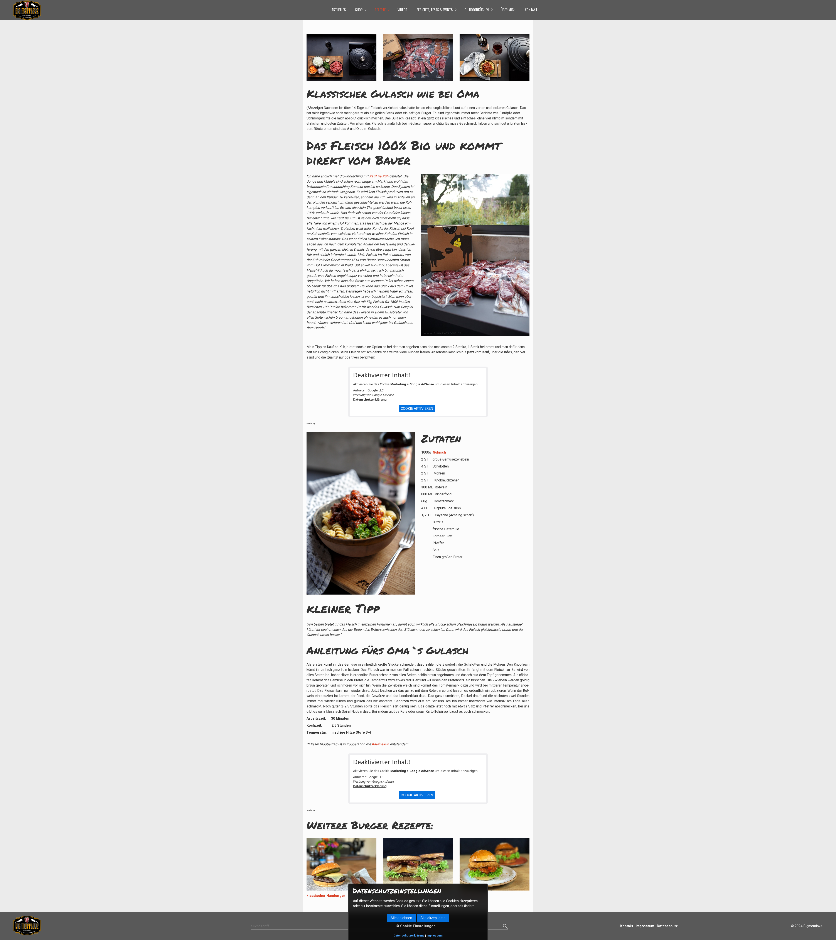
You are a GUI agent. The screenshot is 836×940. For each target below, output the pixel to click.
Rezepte (380, 9)
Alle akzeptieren (432, 918)
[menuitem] (338, 10)
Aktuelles (339, 9)
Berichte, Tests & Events (434, 9)
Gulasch (439, 452)
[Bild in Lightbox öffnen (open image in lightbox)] (341, 57)
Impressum (645, 926)
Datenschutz (667, 926)
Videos (402, 9)
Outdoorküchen (477, 9)
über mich (508, 9)
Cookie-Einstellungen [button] (417, 926)
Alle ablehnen (401, 918)
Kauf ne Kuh (378, 176)
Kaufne (377, 744)
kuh (386, 744)
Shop (358, 9)
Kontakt (531, 9)
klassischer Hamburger (326, 896)
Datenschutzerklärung (370, 399)
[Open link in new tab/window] (475, 255)
